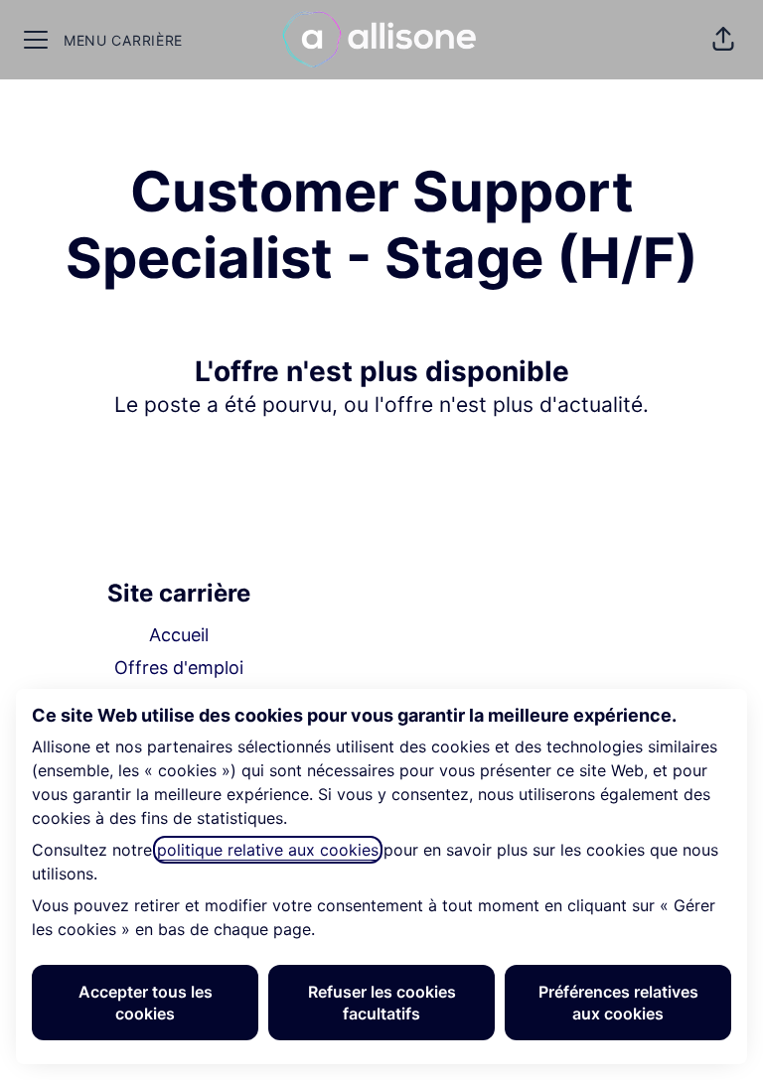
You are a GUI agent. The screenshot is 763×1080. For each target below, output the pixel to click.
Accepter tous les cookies (145, 1002)
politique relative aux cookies (268, 850)
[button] (723, 40)
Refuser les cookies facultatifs (382, 1002)
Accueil (179, 634)
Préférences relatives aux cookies (618, 1002)
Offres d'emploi (178, 667)
